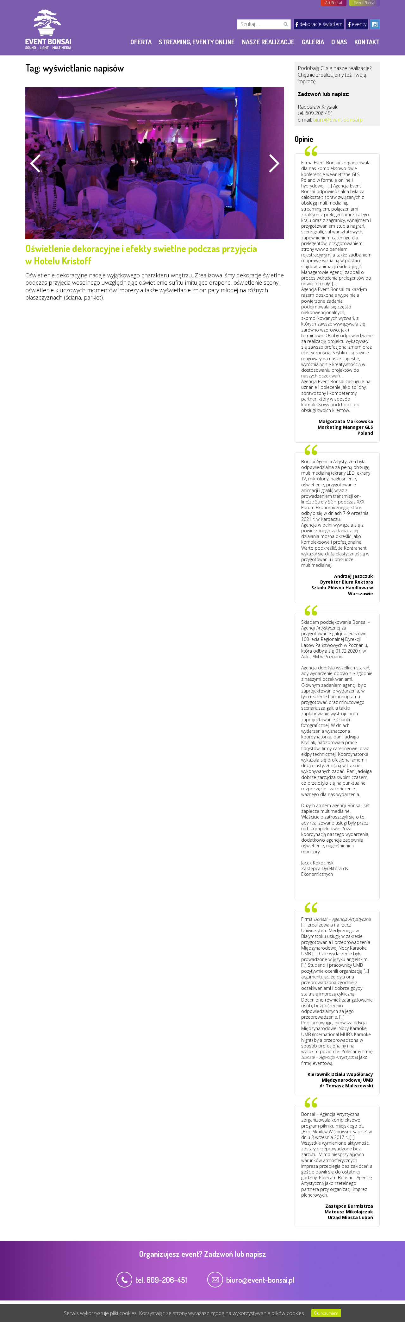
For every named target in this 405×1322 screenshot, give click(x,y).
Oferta (141, 42)
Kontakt (367, 42)
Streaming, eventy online (197, 42)
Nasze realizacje (268, 42)
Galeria (313, 42)
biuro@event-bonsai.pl (338, 119)
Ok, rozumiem (326, 1313)
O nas (339, 42)
